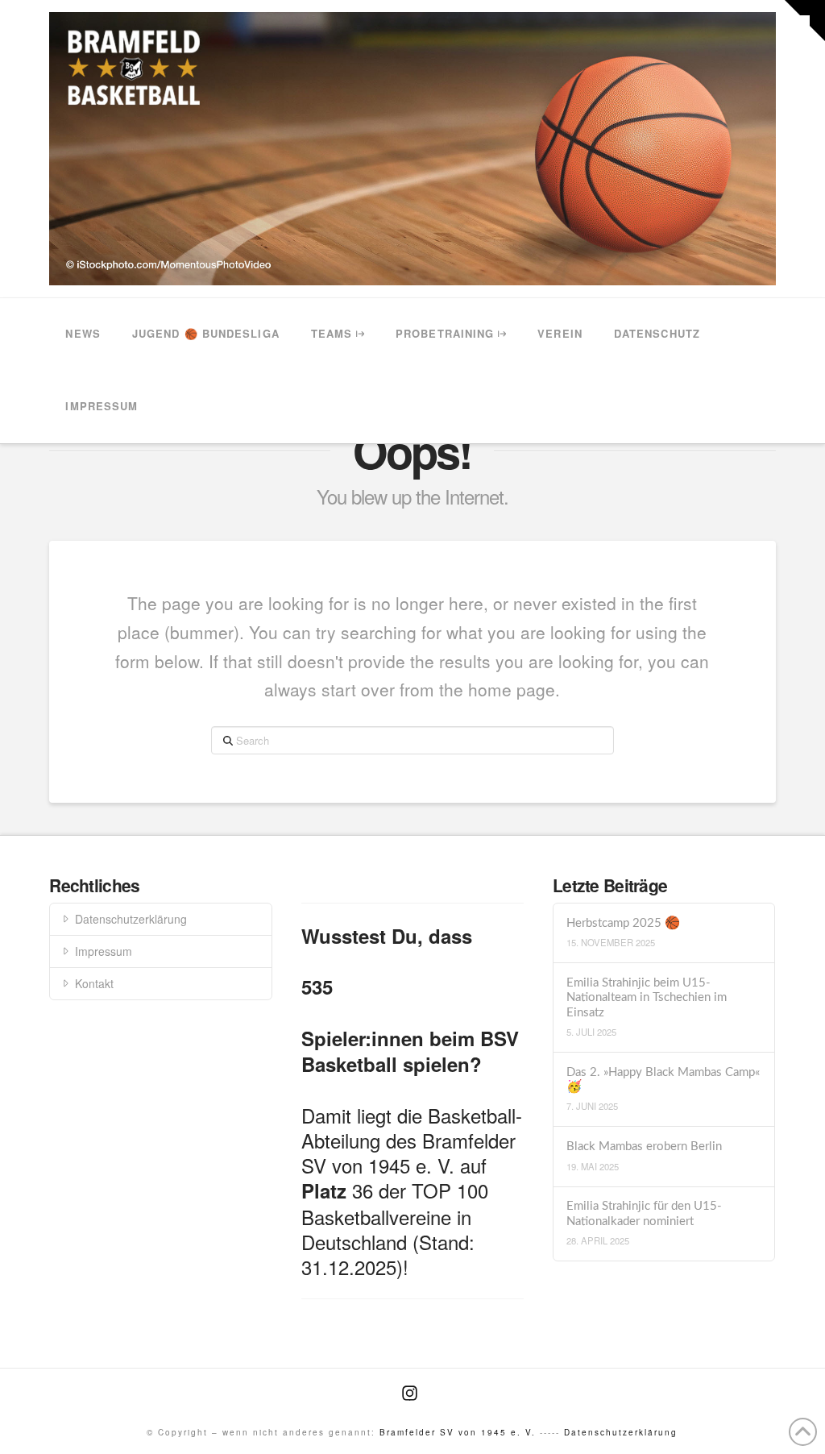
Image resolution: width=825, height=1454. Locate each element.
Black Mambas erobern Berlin (644, 1146)
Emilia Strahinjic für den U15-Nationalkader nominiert (644, 1214)
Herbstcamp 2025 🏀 (623, 923)
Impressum (103, 951)
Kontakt (94, 983)
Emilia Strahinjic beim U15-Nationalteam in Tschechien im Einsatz (646, 998)
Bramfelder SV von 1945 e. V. (457, 1432)
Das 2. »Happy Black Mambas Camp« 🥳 (663, 1080)
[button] (805, 20)
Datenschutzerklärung (131, 919)
